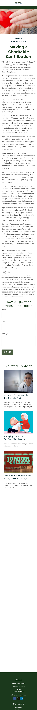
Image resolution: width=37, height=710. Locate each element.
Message (5, 334)
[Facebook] (14, 698)
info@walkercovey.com (18, 695)
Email (4, 322)
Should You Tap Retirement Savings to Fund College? (17, 477)
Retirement (18, 707)
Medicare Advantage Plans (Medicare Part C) (17, 396)
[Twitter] (18, 698)
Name (4, 310)
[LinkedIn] (21, 698)
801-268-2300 (21, 683)
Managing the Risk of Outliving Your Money (14, 437)
